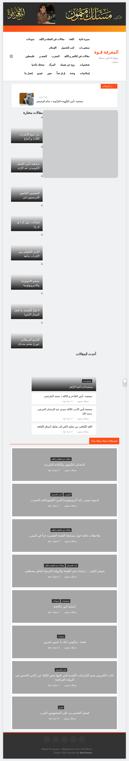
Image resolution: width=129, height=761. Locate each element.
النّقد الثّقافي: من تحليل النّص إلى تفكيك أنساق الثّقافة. (64, 426)
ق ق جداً (61, 73)
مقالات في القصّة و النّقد (51, 39)
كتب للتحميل (67, 47)
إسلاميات (85, 73)
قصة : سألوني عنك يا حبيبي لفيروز (64, 642)
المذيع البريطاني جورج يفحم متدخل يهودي (28, 344)
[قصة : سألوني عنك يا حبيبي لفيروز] (64, 656)
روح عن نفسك (67, 64)
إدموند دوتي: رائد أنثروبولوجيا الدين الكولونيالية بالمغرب (64, 500)
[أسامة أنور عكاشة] (64, 620)
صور (49, 73)
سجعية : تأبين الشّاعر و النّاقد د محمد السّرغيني (68, 396)
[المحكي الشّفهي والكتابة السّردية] (64, 479)
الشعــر (43, 56)
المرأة (52, 64)
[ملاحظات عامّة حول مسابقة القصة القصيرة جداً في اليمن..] (64, 550)
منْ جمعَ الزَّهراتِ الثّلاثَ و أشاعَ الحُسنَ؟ (29, 139)
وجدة (72, 73)
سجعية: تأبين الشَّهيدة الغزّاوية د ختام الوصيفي (59, 101)
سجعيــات (84, 47)
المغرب (55, 56)
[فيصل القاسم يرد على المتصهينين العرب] (64, 727)
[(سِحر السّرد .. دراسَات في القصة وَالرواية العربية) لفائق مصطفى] (64, 585)
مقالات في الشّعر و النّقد (77, 56)
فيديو (39, 73)
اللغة (71, 39)
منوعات (30, 39)
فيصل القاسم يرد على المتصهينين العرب (64, 713)
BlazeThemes (86, 752)
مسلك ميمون (83, 401)
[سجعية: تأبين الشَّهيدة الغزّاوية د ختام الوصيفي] (27, 99)
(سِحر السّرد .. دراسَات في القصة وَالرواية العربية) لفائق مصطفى (64, 571)
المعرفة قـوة (106, 52)
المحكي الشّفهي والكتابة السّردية (64, 464)
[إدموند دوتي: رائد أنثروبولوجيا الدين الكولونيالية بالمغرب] (64, 514)
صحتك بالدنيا (38, 64)
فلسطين (29, 56)
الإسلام (52, 47)
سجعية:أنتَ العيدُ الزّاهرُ (81, 387)
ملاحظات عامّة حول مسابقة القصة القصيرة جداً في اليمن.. (64, 535)
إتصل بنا (28, 73)
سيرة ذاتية (84, 39)
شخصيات (85, 64)
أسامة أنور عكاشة (64, 606)
